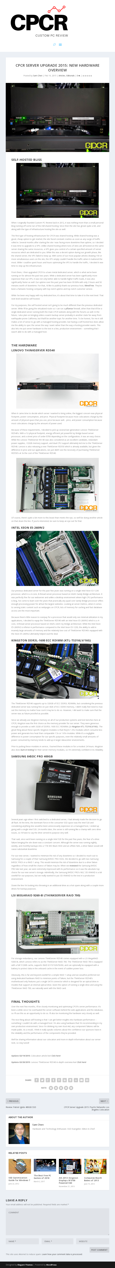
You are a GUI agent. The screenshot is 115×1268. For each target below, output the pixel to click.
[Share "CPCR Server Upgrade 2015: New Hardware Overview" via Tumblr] (53, 1080)
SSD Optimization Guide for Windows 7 (19, 1179)
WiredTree (89, 285)
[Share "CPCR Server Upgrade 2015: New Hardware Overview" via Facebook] (36, 1080)
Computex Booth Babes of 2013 (93, 1179)
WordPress (51, 1265)
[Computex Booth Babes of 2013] (95, 1166)
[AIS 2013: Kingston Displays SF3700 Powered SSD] (70, 1166)
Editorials (70, 75)
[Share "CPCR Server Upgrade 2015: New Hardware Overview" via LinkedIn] (64, 1080)
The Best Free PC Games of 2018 (42, 1176)
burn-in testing (27, 749)
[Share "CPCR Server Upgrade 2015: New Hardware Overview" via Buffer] (70, 1080)
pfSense (69, 308)
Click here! (56, 1055)
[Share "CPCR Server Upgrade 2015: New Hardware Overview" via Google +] (48, 1080)
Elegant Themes (25, 1265)
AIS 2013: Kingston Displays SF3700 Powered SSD (68, 1180)
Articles (62, 75)
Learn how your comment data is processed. (62, 1254)
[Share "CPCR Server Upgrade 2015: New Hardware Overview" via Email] (81, 1080)
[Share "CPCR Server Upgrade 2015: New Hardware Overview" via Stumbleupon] (76, 1080)
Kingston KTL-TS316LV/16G (84, 726)
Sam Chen (37, 75)
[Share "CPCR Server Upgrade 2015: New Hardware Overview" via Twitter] (42, 1080)
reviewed (74, 865)
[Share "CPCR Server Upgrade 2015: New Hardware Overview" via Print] (87, 1080)
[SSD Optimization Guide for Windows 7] (20, 1166)
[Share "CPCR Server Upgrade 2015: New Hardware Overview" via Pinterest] (59, 1080)
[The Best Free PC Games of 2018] (45, 1165)
